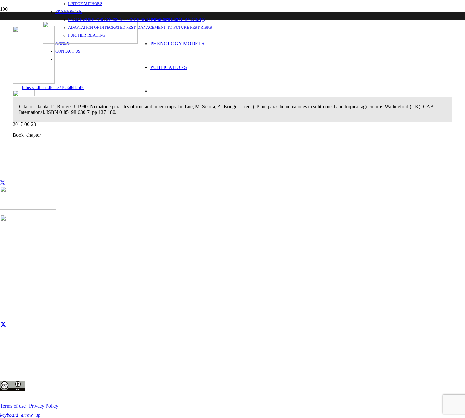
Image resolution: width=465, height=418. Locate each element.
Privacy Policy (43, 406)
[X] (3, 324)
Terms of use (13, 406)
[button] (20, 415)
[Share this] (2, 183)
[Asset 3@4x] (90, 42)
